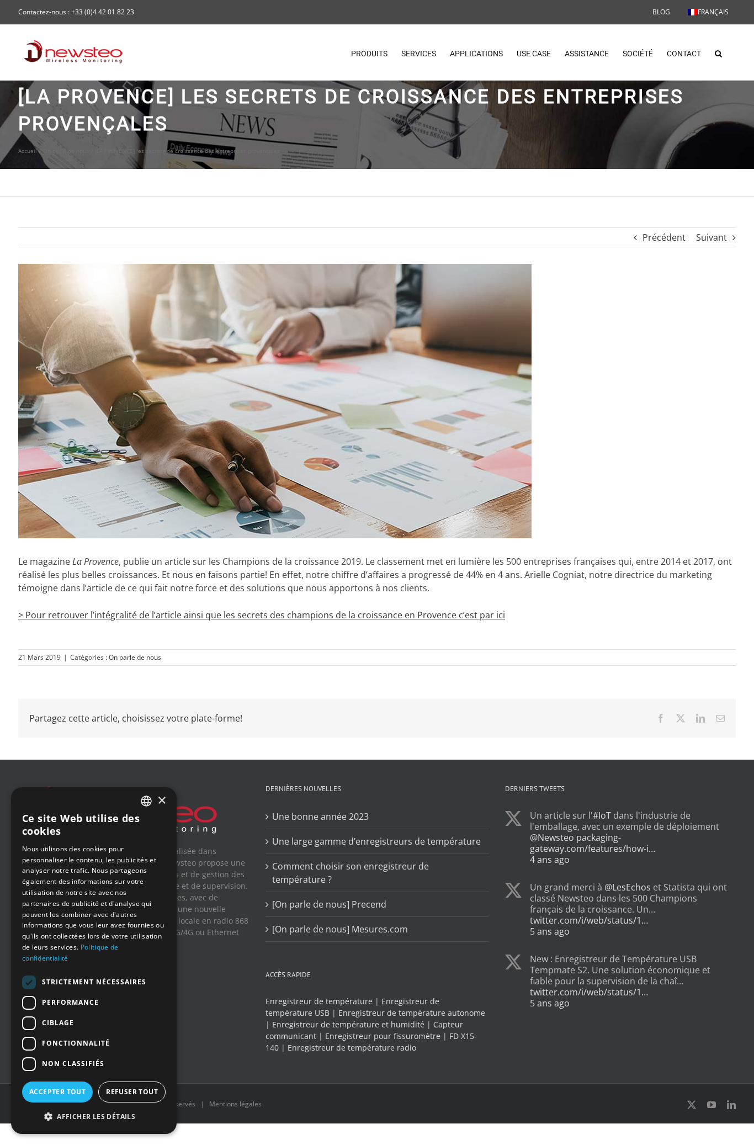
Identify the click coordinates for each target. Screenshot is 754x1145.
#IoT (602, 815)
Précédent (664, 237)
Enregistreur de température (319, 1001)
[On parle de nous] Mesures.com (340, 929)
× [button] (161, 801)
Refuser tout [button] (132, 1091)
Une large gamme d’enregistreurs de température (376, 841)
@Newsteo (552, 837)
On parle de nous (135, 657)
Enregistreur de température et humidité (348, 1024)
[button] (718, 52)
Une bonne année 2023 (320, 816)
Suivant (711, 237)
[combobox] (146, 801)
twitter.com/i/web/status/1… (589, 920)
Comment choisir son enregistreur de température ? (350, 873)
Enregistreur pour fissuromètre (382, 1036)
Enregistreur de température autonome (411, 1013)
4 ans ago (550, 860)
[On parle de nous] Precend (329, 904)
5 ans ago (550, 931)
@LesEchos (627, 887)
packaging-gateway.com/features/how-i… (592, 843)
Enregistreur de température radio (352, 1047)
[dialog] (94, 960)
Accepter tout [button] (57, 1091)
